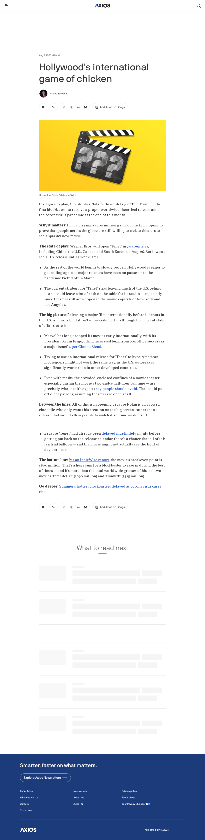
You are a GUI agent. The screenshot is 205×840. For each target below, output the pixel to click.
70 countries (137, 246)
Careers (24, 804)
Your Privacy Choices (133, 804)
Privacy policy (129, 791)
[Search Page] (198, 5)
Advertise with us (29, 797)
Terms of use (128, 797)
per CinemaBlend (86, 347)
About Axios (26, 791)
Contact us (26, 810)
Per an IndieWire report (89, 460)
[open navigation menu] (6, 5)
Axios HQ (78, 804)
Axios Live (78, 797)
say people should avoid (116, 389)
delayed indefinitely (119, 433)
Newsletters (80, 791)
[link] (43, 107)
